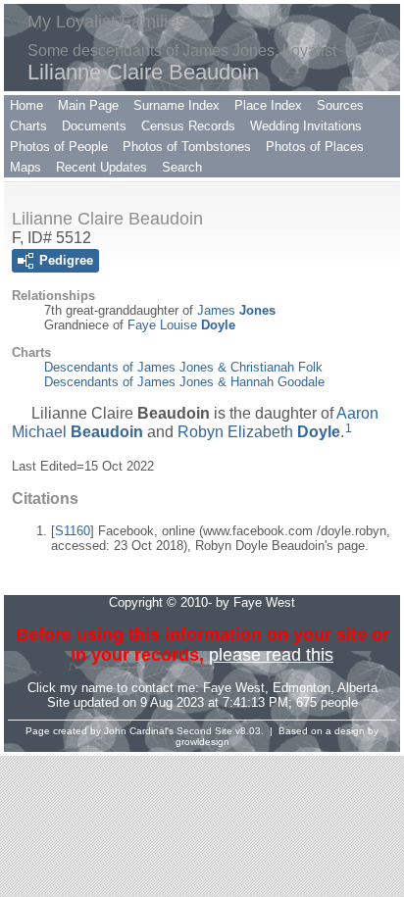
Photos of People (59, 146)
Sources (340, 105)
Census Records (188, 126)
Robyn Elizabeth (258, 432)
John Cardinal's (139, 730)
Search (182, 167)
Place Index (268, 105)
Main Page (88, 105)
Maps (25, 167)
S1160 (72, 530)
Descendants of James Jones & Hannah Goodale (184, 381)
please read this (271, 655)
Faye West (234, 687)
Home (26, 105)
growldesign (202, 741)
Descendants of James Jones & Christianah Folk (183, 367)
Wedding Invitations (306, 126)
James (236, 310)
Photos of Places (315, 146)
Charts (28, 126)
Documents (94, 126)
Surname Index (176, 105)
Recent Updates (101, 167)
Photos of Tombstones (187, 146)
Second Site (204, 730)
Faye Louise (181, 325)
